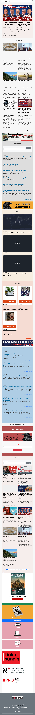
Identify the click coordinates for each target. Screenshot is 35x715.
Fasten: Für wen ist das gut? (9, 309)
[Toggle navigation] (33, 1)
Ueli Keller (25, 87)
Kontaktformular (17, 620)
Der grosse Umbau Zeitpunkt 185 (17, 596)
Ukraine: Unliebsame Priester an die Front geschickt (15, 178)
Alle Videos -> (29, 279)
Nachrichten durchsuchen (6, 147)
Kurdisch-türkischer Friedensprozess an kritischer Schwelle (17, 156)
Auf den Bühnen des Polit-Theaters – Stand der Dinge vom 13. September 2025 (9, 494)
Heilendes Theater (7, 334)
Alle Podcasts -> (29, 338)
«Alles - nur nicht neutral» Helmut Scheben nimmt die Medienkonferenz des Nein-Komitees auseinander (24, 110)
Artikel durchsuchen (6, 461)
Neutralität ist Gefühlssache (9, 80)
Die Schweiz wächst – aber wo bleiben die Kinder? (15, 376)
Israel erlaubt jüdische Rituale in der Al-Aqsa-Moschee (16, 411)
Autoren (4, 688)
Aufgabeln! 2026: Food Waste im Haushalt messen (15, 170)
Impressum (5, 690)
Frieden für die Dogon (23, 309)
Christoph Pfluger (11, 115)
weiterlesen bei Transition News (28, 360)
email (17, 444)
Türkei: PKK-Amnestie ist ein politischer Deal (13, 184)
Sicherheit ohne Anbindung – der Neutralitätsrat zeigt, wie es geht (25, 517)
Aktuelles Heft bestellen (17, 599)
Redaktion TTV (10, 27)
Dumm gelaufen (6, 51)
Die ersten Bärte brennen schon (9, 109)
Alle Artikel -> (29, 130)
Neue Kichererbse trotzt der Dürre (11, 164)
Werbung (4, 692)
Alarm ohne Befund (22, 51)
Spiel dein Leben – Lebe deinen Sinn (24, 81)
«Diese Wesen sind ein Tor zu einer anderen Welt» (15, 254)
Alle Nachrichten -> (28, 199)
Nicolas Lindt (10, 87)
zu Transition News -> (28, 421)
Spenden (17, 603)
